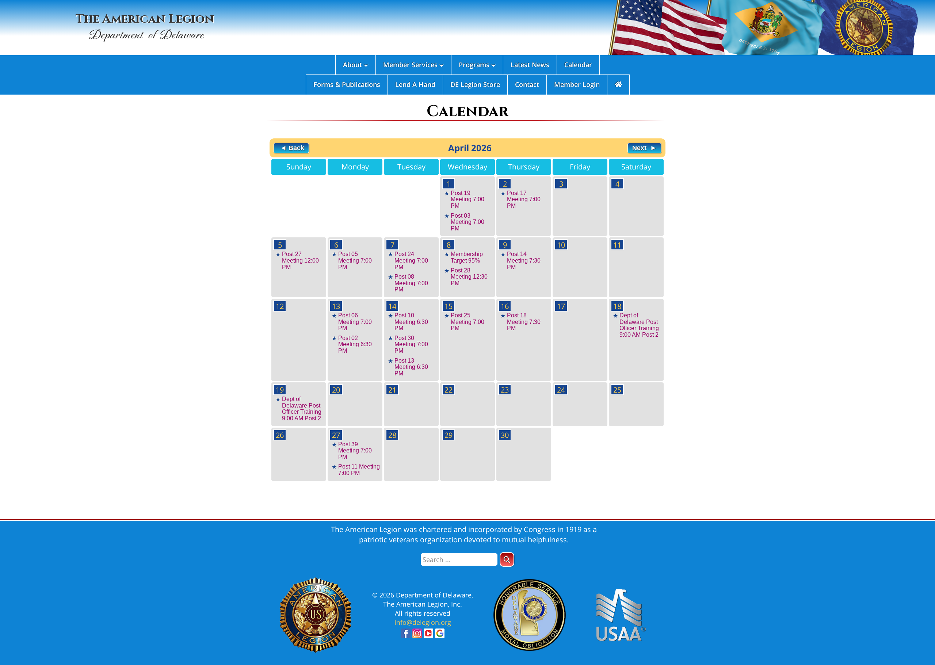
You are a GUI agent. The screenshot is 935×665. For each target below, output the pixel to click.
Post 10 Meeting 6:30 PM (411, 321)
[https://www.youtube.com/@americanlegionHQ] (428, 635)
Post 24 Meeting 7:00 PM (411, 260)
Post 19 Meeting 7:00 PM (467, 199)
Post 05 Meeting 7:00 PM (355, 260)
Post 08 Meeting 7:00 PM (411, 283)
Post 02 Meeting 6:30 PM (355, 344)
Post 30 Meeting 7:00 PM (411, 344)
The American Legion (145, 27)
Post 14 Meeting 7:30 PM (524, 260)
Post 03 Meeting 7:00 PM (467, 222)
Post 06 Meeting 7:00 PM (355, 321)
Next (640, 148)
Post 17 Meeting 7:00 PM (524, 199)
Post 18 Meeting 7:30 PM (524, 321)
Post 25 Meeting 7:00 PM (467, 321)
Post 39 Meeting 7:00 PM (355, 450)
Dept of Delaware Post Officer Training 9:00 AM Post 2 (639, 325)
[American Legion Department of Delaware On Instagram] (417, 635)
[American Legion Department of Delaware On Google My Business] (439, 635)
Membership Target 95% (467, 257)
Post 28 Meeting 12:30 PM (469, 276)
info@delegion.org (422, 622)
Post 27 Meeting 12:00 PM (300, 260)
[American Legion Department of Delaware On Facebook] (406, 635)
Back (295, 148)
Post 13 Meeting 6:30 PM (411, 367)
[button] (507, 559)
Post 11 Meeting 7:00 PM (359, 469)
